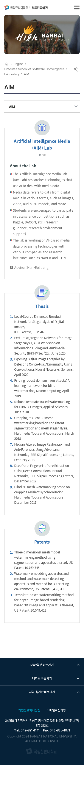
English (18, 64)
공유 (76, 69)
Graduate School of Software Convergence (34, 69)
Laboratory (12, 74)
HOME (6, 64)
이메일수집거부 (56, 710)
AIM (26, 74)
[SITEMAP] (77, 7)
